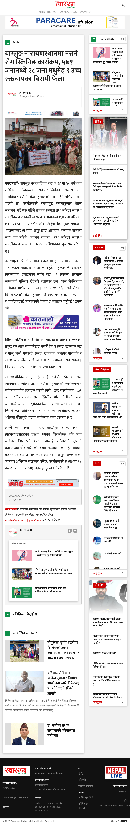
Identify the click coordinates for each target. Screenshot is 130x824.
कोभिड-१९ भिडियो (83, 806)
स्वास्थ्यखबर (11, 509)
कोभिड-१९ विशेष (86, 798)
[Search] (123, 5)
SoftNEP (122, 821)
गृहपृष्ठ (81, 773)
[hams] (43, 115)
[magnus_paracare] (65, 27)
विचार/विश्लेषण (102, 369)
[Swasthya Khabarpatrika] (65, 4)
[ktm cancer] (43, 333)
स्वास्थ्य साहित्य (85, 786)
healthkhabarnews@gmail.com (23, 520)
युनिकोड (82, 780)
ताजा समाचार (106, 39)
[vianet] (43, 486)
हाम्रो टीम (6, 807)
